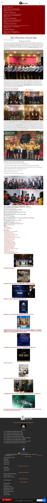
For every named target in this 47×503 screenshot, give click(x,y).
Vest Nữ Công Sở (7, 468)
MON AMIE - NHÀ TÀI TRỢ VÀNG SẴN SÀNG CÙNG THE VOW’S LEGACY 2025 (19, 314)
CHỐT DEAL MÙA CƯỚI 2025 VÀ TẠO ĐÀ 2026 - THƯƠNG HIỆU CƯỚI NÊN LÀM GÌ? (20, 347)
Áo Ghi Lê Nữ (6, 470)
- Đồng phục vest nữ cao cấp (9, 238)
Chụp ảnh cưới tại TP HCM (8, 491)
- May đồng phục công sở (8, 232)
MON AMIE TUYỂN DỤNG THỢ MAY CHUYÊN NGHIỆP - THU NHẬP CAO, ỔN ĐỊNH (19, 283)
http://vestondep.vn (7, 227)
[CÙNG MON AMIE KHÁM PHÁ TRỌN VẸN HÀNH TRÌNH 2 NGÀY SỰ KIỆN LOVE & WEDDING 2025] (23, 386)
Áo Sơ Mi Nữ (6, 467)
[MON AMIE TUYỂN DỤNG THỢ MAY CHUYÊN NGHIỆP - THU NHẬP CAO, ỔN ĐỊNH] (23, 275)
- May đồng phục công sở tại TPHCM (10, 231)
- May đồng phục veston (8, 240)
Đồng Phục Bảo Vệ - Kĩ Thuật (9, 476)
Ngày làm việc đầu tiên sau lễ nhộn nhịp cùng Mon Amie (15, 378)
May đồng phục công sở (8, 489)
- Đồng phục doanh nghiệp (8, 251)
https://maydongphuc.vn (8, 228)
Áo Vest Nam (6, 459)
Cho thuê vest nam (7, 483)
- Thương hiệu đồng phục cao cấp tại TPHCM (12, 237)
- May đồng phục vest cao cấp (9, 233)
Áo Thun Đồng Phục (7, 480)
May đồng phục (6, 493)
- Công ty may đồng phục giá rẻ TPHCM (11, 252)
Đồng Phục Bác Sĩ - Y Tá (8, 475)
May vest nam (6, 484)
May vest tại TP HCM (7, 486)
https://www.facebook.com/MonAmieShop (15, 223)
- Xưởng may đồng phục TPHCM (10, 244)
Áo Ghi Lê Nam (6, 462)
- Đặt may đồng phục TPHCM (9, 241)
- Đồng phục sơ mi (7, 250)
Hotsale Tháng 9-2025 (8, 362)
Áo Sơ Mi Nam (6, 460)
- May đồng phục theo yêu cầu (9, 246)
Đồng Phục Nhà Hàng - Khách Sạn (10, 473)
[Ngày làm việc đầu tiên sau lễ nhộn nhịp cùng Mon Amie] (23, 370)
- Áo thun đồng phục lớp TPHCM (10, 253)
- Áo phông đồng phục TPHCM (9, 243)
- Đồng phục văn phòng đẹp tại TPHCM (11, 248)
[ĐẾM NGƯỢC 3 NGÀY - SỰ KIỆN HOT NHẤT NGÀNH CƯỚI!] (23, 291)
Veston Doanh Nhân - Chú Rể (9, 457)
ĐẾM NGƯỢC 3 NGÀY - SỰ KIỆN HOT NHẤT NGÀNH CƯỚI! (15, 299)
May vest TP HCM (7, 494)
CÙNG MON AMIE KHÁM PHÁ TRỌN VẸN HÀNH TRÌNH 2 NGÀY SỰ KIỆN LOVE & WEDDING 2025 (22, 393)
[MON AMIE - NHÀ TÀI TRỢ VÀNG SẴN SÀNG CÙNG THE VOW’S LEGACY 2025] (23, 306)
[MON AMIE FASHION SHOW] (23, 260)
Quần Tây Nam (6, 464)
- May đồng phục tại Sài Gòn (9, 247)
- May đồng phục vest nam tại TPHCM (11, 234)
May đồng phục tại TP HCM (9, 488)
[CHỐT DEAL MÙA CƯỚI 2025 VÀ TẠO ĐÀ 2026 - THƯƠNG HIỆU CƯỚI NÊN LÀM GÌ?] (23, 339)
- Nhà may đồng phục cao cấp (9, 236)
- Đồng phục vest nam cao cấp (9, 239)
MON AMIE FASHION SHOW (9, 268)
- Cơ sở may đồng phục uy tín (9, 245)
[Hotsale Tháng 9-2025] (23, 355)
